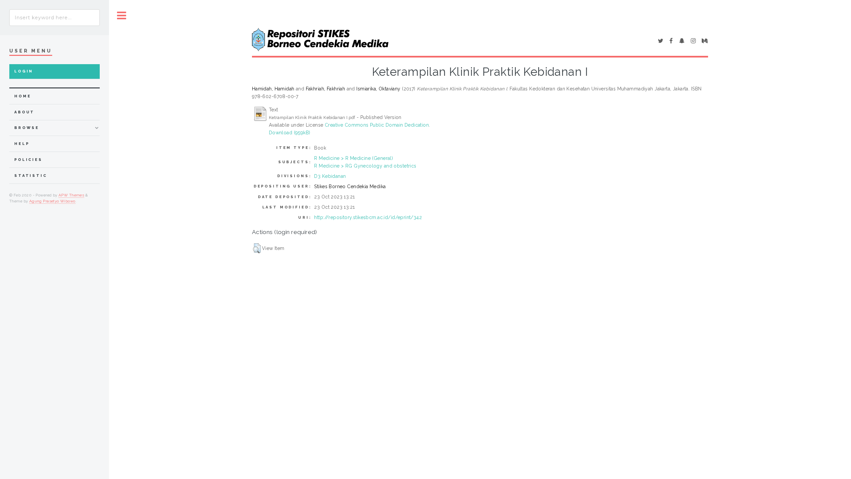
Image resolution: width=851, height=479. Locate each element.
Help (21, 144)
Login (23, 71)
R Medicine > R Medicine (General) (353, 158)
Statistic (30, 176)
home (22, 96)
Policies (28, 160)
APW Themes (71, 195)
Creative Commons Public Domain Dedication (377, 125)
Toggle (121, 16)
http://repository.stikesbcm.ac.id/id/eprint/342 (368, 217)
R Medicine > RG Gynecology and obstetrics (365, 166)
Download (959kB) (289, 132)
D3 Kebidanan (330, 176)
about (24, 112)
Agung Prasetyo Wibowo (52, 201)
